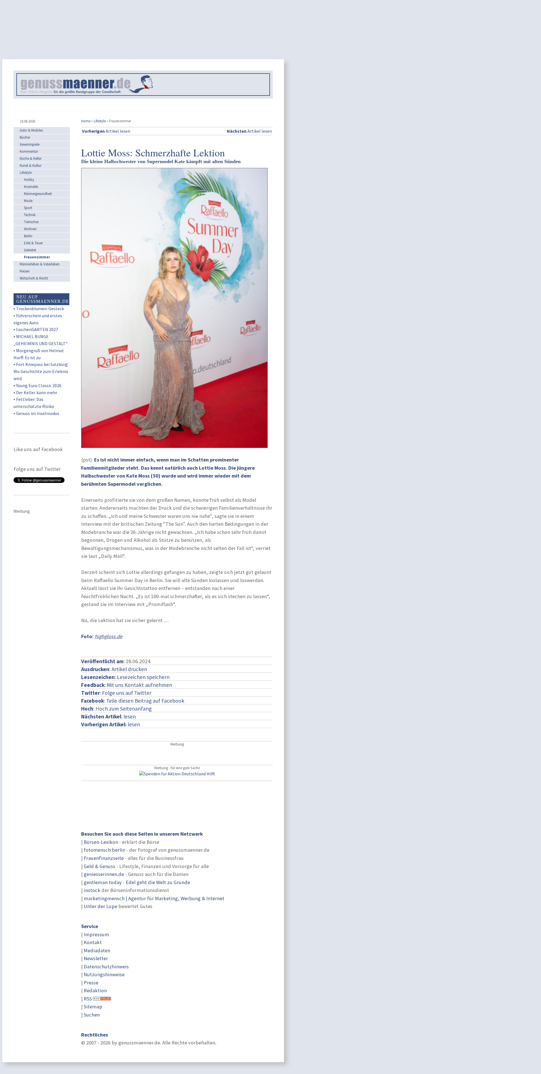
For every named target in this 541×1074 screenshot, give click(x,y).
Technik (30, 214)
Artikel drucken (129, 669)
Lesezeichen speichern (143, 677)
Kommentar (29, 151)
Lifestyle (100, 121)
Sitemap (93, 1006)
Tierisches (31, 221)
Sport (28, 207)
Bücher (25, 137)
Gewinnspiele (29, 144)
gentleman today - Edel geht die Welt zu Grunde (137, 882)
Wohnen (30, 229)
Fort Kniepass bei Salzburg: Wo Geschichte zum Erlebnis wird (41, 371)
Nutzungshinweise (104, 974)
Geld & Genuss (99, 866)
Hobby (29, 179)
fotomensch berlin (104, 850)
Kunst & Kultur (30, 165)
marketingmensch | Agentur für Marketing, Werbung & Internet (154, 898)
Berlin (28, 236)
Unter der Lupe (100, 906)
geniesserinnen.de (104, 874)
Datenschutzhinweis (106, 966)
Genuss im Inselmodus (37, 413)
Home (85, 121)
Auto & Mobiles (31, 130)
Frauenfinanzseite (104, 858)
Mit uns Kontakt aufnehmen (139, 685)
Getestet (30, 250)
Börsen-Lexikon (101, 842)
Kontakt (93, 942)
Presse (91, 982)
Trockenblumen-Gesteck (40, 308)
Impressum (96, 934)
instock (92, 890)
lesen (110, 724)
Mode (28, 200)
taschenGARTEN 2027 (37, 329)
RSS (88, 998)
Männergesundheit (38, 193)
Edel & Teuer (33, 243)
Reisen (25, 271)
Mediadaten (97, 950)
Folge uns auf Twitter (126, 692)
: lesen (108, 716)
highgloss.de (108, 636)
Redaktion (95, 990)
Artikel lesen (106, 131)
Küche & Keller (30, 158)
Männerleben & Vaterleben (39, 264)
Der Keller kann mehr (36, 392)
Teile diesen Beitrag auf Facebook (145, 700)
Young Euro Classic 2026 (38, 385)
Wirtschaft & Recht (34, 278)
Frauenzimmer (37, 257)
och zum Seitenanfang (125, 708)
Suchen (92, 1014)
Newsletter (96, 958)
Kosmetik (31, 186)
